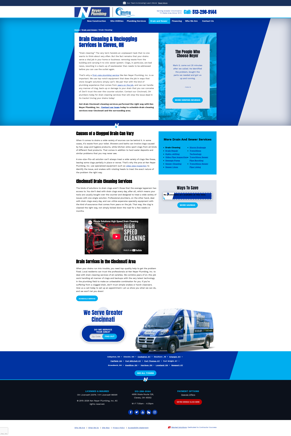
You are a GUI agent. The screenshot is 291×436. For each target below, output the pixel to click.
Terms (6, 433)
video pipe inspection (136, 166)
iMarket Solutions (179, 427)
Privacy (2, 433)
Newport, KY (177, 365)
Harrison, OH (146, 365)
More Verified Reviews (187, 100)
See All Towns (145, 373)
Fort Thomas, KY (152, 361)
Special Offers (188, 395)
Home (77, 30)
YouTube (142, 412)
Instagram (154, 412)
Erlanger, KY (175, 357)
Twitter (136, 412)
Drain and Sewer (89, 30)
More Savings (187, 205)
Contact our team (110, 107)
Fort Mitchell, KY (133, 361)
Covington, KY (144, 357)
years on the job (125, 85)
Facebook (130, 412)
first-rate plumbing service (105, 75)
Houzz (148, 412)
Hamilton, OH (131, 365)
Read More (162, 3)
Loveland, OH (162, 365)
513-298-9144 (204, 12)
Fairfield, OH (116, 361)
